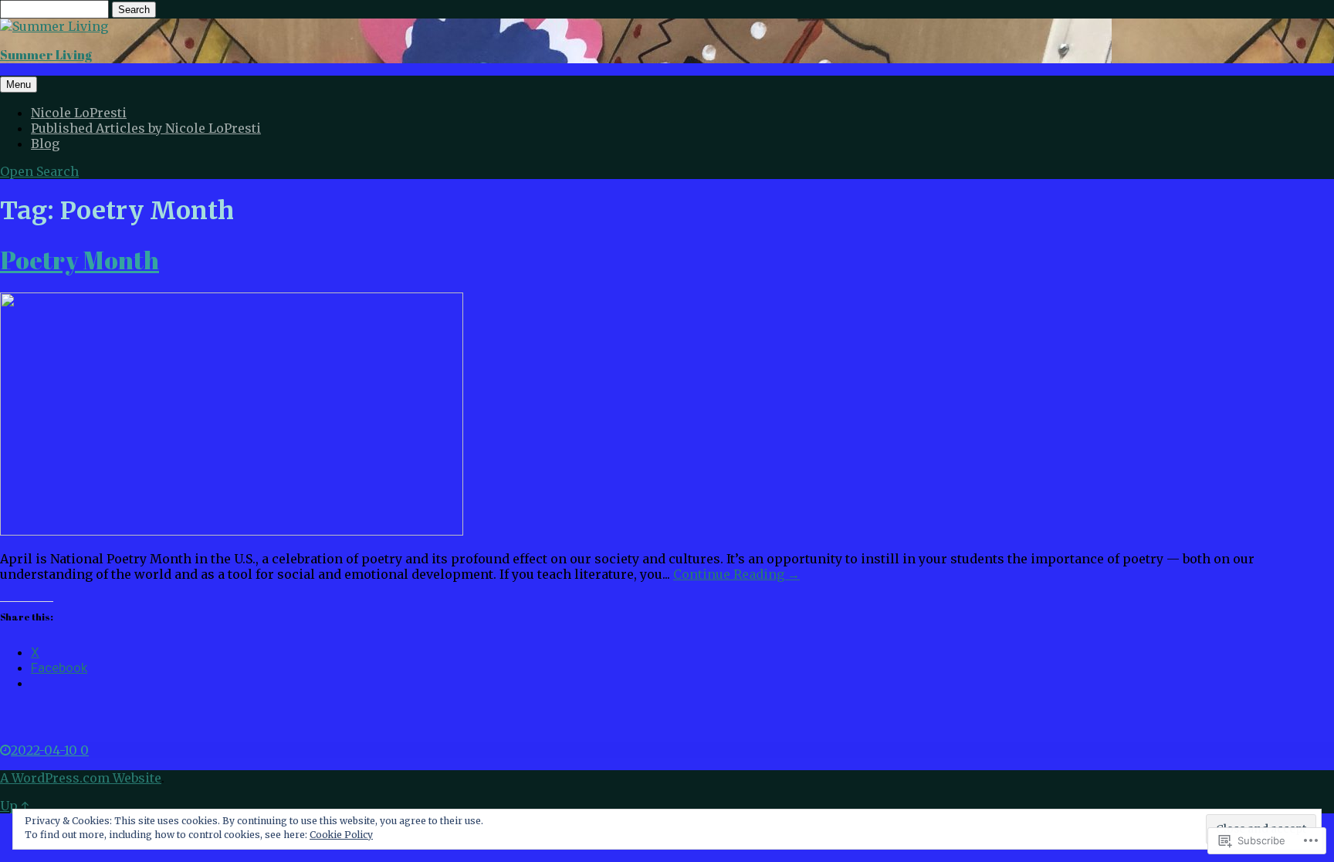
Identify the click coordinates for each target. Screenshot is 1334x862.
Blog (45, 143)
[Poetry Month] (231, 531)
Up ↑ (14, 805)
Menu (18, 84)
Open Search (39, 171)
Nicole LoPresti (79, 112)
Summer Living (46, 54)
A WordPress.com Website (80, 778)
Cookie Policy (341, 834)
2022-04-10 (45, 750)
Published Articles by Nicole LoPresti (146, 128)
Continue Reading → (736, 574)
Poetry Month (79, 259)
